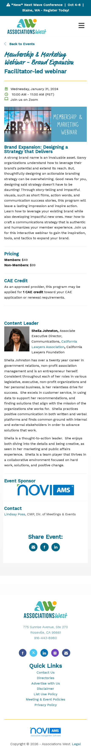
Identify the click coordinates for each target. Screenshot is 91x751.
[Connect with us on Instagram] (55, 653)
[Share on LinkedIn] (55, 547)
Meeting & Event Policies (45, 699)
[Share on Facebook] (44, 547)
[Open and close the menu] (68, 25)
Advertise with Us (45, 683)
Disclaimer (45, 689)
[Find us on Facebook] (22, 653)
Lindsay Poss (14, 514)
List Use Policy (45, 694)
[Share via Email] (33, 547)
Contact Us (46, 672)
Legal (76, 744)
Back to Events (21, 44)
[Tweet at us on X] (33, 653)
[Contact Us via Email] (66, 653)
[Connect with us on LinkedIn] (44, 653)
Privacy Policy (45, 705)
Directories (45, 678)
